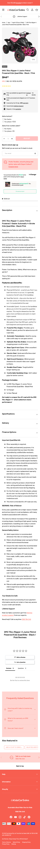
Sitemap (13, 844)
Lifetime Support (18, 106)
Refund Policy (16, 842)
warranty (25, 103)
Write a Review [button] (21, 657)
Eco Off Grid (20, 839)
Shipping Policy (26, 842)
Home (3, 22)
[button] (36, 9)
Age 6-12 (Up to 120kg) (18, 22)
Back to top (20, 766)
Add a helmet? (7, 116)
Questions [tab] (21, 668)
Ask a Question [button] (21, 662)
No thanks (7, 119)
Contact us (28, 94)
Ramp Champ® (13, 839)
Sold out (27, 138)
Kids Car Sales (22, 833)
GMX (3, 81)
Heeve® (26, 839)
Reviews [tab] (8, 668)
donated (18, 3)
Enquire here (13, 167)
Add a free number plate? (11, 126)
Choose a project (20, 191)
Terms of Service (6, 842)
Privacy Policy (5, 844)
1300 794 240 (26, 619)
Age (9, 22)
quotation (18, 109)
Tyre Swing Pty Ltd (11, 833)
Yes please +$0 (9, 131)
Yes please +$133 (10, 122)
